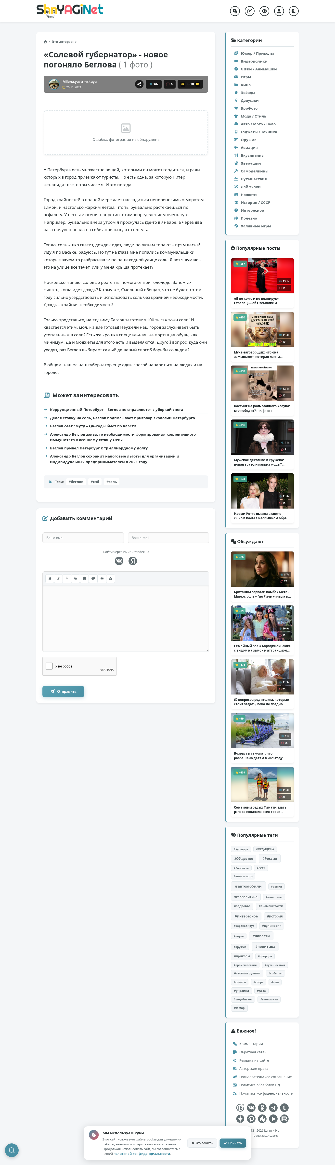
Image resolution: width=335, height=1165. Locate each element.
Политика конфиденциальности (265, 1093)
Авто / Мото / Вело (258, 123)
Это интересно (64, 41)
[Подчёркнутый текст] (67, 578)
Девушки (250, 100)
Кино (246, 84)
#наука (239, 936)
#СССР (261, 868)
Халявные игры (256, 225)
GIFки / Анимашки (259, 68)
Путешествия (254, 178)
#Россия (269, 858)
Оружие (249, 139)
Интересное (252, 210)
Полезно (249, 218)
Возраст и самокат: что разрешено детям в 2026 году (258, 755)
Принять (235, 1143)
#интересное (246, 916)
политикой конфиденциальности (142, 1154)
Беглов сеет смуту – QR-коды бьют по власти (93, 425)
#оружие (240, 947)
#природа (265, 956)
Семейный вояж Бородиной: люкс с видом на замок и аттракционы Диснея (262, 648)
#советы (240, 982)
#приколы (242, 956)
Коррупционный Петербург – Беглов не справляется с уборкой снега (116, 409)
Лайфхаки (251, 186)
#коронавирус (244, 926)
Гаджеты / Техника (259, 131)
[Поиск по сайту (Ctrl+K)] (12, 1150)
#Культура (241, 849)
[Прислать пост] (250, 11)
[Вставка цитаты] (102, 578)
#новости (261, 935)
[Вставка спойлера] (110, 578)
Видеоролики (254, 61)
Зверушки (251, 163)
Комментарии (250, 1043)
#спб (95, 481)
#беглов (76, 481)
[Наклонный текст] (58, 578)
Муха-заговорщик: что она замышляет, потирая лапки (257, 354)
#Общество (243, 858)
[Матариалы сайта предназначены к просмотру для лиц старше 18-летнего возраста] (240, 1107)
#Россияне (241, 868)
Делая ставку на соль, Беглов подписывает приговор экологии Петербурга (122, 417)
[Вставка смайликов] (84, 578)
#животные (274, 897)
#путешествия (275, 965)
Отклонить (204, 1143)
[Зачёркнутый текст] (75, 578)
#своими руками (247, 973)
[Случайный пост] (235, 11)
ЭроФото (249, 108)
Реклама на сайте (253, 1060)
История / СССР (255, 202)
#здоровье (242, 906)
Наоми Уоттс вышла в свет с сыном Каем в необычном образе (262, 515)
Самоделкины (255, 171)
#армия (276, 886)
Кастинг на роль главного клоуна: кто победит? (262, 408)
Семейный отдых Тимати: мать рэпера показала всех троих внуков (260, 809)
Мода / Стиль (253, 116)
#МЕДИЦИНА (265, 849)
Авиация (249, 147)
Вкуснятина (252, 155)
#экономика (269, 999)
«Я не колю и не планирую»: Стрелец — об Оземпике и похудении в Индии (258, 300)
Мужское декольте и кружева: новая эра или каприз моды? (259, 462)
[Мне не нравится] (197, 84)
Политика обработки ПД (259, 1085)
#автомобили (248, 886)
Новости (249, 194)
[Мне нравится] (182, 84)
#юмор (239, 1008)
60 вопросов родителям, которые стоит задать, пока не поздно (261, 701)
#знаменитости (271, 906)
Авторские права (253, 1068)
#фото (261, 991)
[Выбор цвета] (93, 578)
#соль (111, 481)
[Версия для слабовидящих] (264, 11)
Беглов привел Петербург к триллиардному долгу (99, 447)
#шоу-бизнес (243, 999)
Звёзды (248, 92)
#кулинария (271, 926)
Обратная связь (252, 1052)
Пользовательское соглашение (265, 1076)
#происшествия (245, 965)
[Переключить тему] (294, 11)
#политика (265, 946)
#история (275, 916)
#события (276, 973)
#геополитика (246, 897)
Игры (246, 76)
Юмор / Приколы (257, 53)
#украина (241, 991)
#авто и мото (243, 876)
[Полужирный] (49, 578)
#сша (275, 982)
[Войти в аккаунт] (279, 11)
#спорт (258, 982)
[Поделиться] (139, 84)
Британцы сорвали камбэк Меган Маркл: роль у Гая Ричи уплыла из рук (262, 594)
